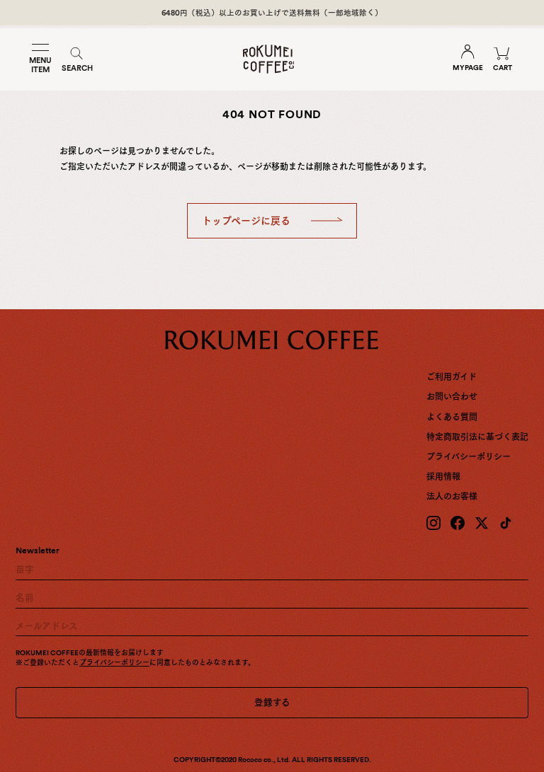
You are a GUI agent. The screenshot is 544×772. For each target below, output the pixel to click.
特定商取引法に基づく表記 (477, 437)
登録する (272, 702)
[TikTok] (506, 523)
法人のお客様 (451, 497)
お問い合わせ (451, 397)
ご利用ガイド (451, 377)
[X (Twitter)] (482, 523)
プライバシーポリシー (468, 457)
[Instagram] (433, 523)
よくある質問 (451, 417)
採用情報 (443, 477)
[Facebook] (457, 523)
